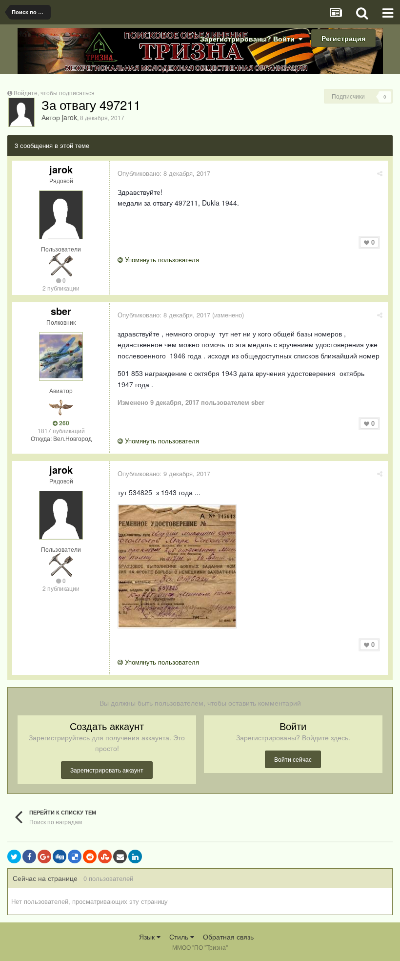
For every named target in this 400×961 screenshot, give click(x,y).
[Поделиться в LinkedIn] (135, 856)
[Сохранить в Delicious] (74, 856)
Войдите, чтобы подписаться (54, 92)
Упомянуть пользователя (161, 259)
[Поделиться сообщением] (379, 173)
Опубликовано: (164, 173)
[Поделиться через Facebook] (29, 856)
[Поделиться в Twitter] (14, 856)
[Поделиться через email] (120, 856)
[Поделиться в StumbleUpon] (105, 856)
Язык (148, 936)
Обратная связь (228, 936)
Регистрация (343, 38)
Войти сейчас (293, 759)
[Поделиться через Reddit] (90, 856)
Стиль (179, 936)
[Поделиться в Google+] (44, 856)
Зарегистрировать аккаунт (106, 770)
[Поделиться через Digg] (59, 856)
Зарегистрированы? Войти (249, 38)
